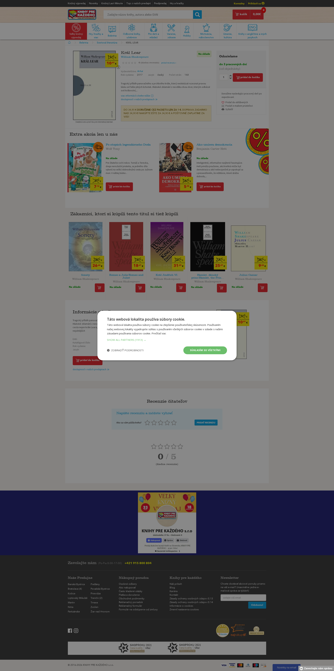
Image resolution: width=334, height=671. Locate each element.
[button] (167, 339)
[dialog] (167, 335)
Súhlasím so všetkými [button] (205, 350)
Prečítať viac (159, 333)
